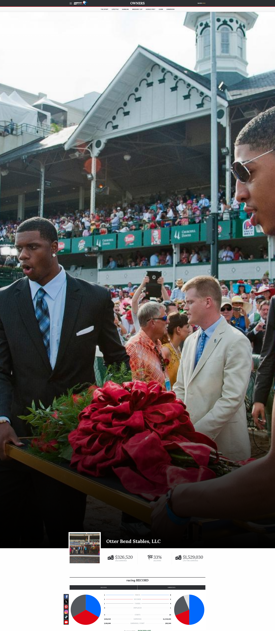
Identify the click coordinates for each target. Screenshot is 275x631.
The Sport (104, 9)
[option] (137, 280)
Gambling (125, 9)
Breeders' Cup (137, 9)
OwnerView (170, 9)
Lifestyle (115, 9)
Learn (161, 9)
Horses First (150, 9)
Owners (137, 3)
